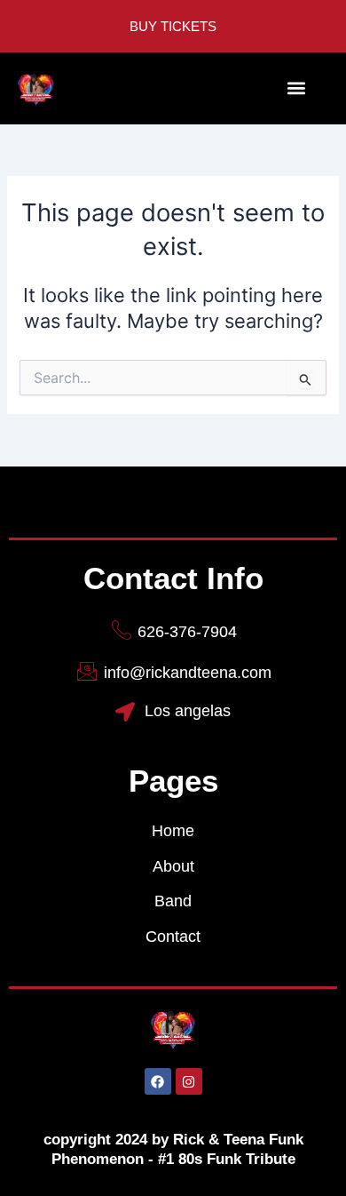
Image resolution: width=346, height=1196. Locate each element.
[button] (296, 88)
